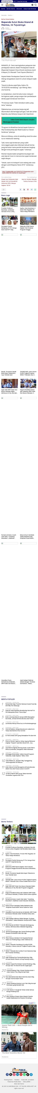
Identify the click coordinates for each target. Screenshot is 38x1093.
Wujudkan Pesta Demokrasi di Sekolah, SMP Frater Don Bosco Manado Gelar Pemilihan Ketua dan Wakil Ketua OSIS (8, 681)
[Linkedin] (17, 1074)
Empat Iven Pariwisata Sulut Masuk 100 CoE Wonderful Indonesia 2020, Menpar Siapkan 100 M (9, 181)
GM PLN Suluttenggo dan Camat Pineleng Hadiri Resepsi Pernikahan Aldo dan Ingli (20, 932)
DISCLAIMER (26, 1082)
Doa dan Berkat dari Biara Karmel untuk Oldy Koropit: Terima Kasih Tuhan (20, 977)
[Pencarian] (35, 4)
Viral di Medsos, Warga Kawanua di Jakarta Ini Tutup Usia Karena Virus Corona (20, 730)
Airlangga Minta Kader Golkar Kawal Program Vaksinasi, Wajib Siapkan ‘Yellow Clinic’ (20, 755)
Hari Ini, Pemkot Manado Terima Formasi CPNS (29, 179)
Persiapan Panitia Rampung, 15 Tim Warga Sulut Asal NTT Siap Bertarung (9, 228)
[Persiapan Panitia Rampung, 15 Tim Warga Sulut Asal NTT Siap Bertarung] (9, 220)
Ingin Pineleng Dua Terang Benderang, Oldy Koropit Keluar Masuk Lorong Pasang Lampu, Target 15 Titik (20, 958)
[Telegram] (31, 1074)
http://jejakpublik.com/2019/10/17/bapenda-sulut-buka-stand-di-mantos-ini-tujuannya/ (18, 172)
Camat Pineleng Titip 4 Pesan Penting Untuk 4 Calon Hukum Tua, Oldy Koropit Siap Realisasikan (20, 971)
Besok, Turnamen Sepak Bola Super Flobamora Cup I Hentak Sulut (8, 373)
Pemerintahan (10, 19)
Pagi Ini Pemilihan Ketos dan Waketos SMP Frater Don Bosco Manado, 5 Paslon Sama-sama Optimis (27, 391)
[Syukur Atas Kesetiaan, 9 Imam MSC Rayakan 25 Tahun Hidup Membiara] (28, 201)
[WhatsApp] (24, 1074)
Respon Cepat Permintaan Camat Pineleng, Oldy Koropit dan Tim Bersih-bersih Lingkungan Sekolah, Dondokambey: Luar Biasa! (20, 964)
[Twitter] (10, 1074)
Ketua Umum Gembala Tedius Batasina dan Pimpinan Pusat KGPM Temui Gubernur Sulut (27, 536)
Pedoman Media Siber (14, 1082)
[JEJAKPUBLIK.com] (9, 4)
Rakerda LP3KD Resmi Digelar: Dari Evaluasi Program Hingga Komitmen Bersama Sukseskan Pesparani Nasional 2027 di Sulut (27, 228)
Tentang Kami (8, 1080)
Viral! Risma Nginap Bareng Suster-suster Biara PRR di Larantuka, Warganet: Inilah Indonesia (20, 748)
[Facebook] (7, 1074)
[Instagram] (14, 1074)
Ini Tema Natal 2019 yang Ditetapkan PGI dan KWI (21, 735)
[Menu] (2, 4)
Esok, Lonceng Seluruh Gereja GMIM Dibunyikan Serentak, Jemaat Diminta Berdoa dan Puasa (20, 717)
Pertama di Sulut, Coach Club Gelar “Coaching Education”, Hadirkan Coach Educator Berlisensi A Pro (9, 536)
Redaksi (7, 28)
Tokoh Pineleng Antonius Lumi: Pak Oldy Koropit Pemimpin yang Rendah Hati (21, 984)
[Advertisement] (19, 798)
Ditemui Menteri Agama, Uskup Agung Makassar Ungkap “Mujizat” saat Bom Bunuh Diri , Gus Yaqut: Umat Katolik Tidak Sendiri (20, 742)
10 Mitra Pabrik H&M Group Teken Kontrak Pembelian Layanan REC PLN (19, 774)
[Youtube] (20, 1074)
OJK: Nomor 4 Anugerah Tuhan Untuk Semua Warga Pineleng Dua (20, 990)
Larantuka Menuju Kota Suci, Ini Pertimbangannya (21, 723)
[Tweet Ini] (24, 189)
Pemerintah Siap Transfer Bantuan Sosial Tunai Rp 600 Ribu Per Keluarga (21, 704)
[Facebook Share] (20, 189)
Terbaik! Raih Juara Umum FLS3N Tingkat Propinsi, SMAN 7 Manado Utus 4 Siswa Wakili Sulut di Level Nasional (28, 373)
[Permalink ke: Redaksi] (2, 28)
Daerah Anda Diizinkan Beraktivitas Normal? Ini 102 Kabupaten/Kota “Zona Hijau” (20, 711)
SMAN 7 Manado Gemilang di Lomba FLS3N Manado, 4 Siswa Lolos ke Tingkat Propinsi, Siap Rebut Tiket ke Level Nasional (20, 945)
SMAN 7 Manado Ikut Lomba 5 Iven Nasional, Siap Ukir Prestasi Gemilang (21, 951)
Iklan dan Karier (19, 1084)
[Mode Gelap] (32, 4)
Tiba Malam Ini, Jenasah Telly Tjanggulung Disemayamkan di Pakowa (19, 761)
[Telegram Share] (31, 189)
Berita (3, 19)
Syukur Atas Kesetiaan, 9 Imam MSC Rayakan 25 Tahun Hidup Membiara (27, 209)
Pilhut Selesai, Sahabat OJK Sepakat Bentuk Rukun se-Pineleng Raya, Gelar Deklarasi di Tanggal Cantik (19, 938)
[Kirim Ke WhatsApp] (35, 189)
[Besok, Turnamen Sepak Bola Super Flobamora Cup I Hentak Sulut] (9, 302)
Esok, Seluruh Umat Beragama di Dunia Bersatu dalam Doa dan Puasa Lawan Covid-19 (20, 768)
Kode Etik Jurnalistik (27, 1080)
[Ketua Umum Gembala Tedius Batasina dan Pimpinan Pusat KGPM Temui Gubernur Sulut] (28, 465)
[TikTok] (27, 1074)
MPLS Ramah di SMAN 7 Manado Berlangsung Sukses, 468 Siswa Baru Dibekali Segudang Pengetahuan (20, 925)
